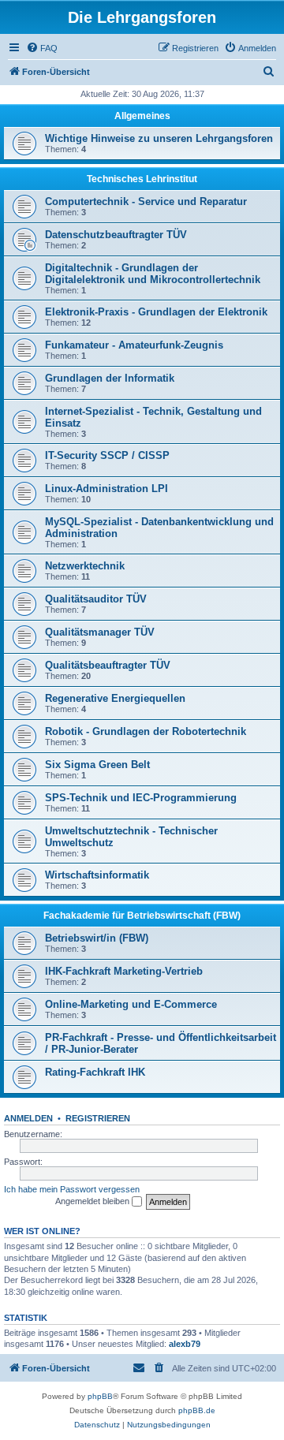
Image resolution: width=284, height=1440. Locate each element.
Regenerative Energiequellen (115, 698)
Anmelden (28, 1118)
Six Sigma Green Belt (97, 764)
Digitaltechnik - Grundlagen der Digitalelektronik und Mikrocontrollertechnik (152, 273)
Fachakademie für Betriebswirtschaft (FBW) (142, 915)
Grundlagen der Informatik (109, 378)
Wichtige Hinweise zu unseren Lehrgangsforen (159, 138)
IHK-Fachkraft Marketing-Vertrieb (124, 971)
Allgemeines (142, 115)
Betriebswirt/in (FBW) (96, 938)
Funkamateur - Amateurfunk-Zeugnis (134, 345)
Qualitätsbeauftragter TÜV (107, 665)
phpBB (100, 1396)
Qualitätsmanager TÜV (100, 632)
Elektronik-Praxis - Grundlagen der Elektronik (156, 312)
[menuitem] (42, 48)
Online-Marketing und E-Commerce (131, 1004)
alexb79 (184, 1344)
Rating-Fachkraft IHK (95, 1072)
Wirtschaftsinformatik (97, 875)
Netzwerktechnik (85, 566)
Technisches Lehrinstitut (142, 179)
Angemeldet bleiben (93, 1201)
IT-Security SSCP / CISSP (107, 455)
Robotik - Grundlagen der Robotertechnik (145, 731)
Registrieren (97, 1118)
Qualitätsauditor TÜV (96, 599)
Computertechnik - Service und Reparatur (146, 201)
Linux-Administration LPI (106, 488)
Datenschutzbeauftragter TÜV (116, 235)
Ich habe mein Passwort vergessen (72, 1189)
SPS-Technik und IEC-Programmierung (141, 798)
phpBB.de (196, 1410)
